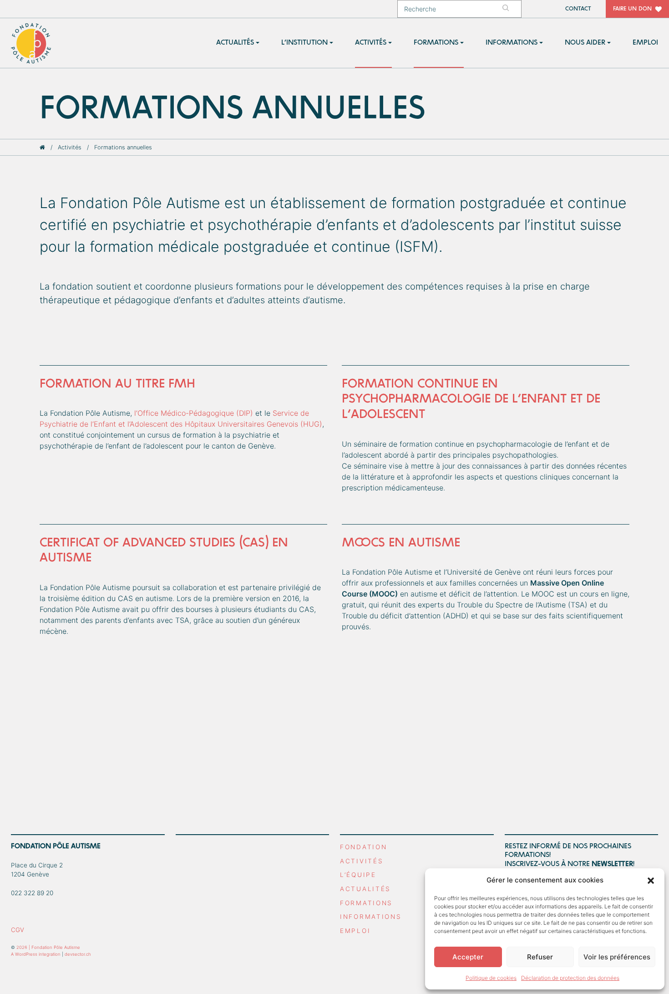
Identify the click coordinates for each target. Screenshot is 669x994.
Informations (371, 916)
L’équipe (358, 874)
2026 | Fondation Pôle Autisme (48, 947)
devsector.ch (78, 954)
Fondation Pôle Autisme (31, 43)
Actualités (365, 888)
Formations (366, 903)
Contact (578, 9)
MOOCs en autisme (401, 542)
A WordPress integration (36, 954)
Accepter (467, 957)
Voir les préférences (616, 957)
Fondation (363, 847)
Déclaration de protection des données (570, 977)
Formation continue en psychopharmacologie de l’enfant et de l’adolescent (471, 399)
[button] (650, 880)
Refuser (540, 957)
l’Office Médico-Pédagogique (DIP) (193, 413)
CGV (17, 929)
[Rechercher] (510, 9)
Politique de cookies (491, 977)
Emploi (355, 930)
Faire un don (632, 9)
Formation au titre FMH (117, 383)
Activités (69, 147)
